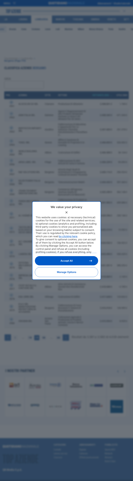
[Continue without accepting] (66, 212)
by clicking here (68, 236)
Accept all (66, 260)
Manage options (66, 272)
